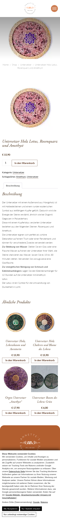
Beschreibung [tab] (13, 185)
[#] (54, 8)
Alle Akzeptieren (10, 509)
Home (6, 64)
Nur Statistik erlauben (30, 509)
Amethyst (21, 176)
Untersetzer (26, 64)
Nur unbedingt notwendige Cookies (19, 514)
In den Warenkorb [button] (15, 360)
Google (36, 502)
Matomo (44, 502)
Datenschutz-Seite (17, 471)
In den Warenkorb (25, 163)
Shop (14, 64)
